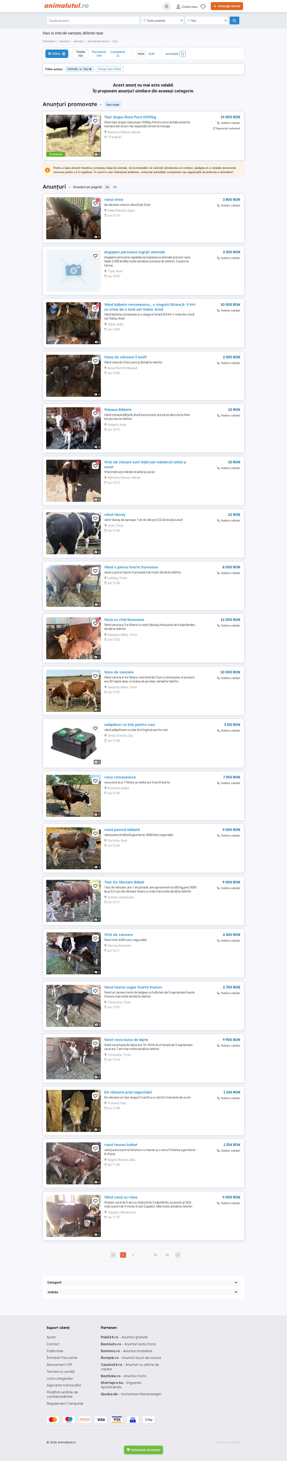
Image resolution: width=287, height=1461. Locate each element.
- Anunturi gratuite (124, 1337)
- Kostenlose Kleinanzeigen (131, 1394)
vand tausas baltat (120, 1145)
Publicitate (55, 1351)
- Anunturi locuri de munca (131, 1358)
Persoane (99, 53)
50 (115, 187)
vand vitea (113, 199)
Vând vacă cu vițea (120, 1197)
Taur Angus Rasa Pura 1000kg (130, 117)
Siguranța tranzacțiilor (64, 1385)
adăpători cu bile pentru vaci (129, 725)
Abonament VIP (59, 1364)
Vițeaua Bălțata (117, 409)
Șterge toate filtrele (109, 69)
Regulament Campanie (65, 1403)
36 (167, 1255)
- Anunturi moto (123, 1376)
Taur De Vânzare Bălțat (124, 882)
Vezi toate (112, 104)
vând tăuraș (114, 514)
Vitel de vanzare (118, 935)
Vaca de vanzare (119, 672)
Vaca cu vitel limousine (124, 620)
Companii (118, 53)
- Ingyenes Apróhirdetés (121, 1385)
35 (155, 1255)
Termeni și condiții (61, 1371)
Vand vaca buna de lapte (126, 1040)
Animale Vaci (78, 69)
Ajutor (51, 1337)
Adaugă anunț (228, 6)
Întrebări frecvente (62, 1358)
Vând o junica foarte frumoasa (131, 567)
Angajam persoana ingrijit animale (134, 252)
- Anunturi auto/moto (128, 1344)
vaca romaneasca (120, 777)
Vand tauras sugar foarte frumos (133, 987)
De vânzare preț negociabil (128, 1092)
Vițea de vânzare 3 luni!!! (125, 357)
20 (107, 187)
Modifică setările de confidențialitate (62, 1394)
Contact (53, 1344)
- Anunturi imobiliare (126, 1351)
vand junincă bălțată (122, 830)
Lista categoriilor (60, 1378)
